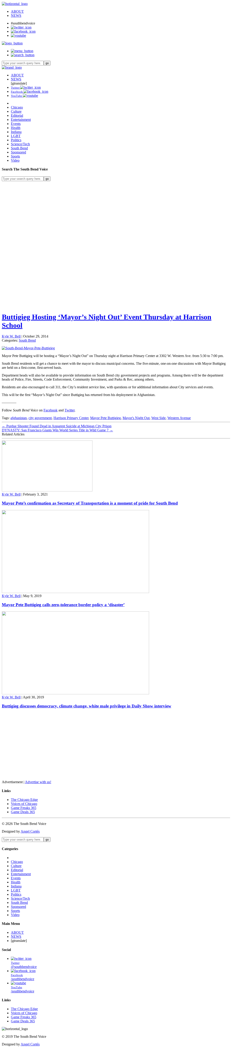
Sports (15, 156)
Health (15, 128)
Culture (16, 111)
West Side (158, 418)
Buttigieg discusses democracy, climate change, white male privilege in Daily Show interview (86, 706)
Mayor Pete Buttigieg (105, 418)
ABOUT (17, 11)
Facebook (51, 410)
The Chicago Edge (24, 800)
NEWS (16, 15)
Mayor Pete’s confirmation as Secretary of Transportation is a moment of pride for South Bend (90, 503)
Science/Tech (20, 144)
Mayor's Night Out (136, 418)
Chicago (17, 107)
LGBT (16, 136)
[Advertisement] (116, 213)
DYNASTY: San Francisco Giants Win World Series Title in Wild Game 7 (57, 430)
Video (15, 160)
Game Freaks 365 (23, 808)
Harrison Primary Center (70, 418)
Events (16, 124)
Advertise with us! (38, 782)
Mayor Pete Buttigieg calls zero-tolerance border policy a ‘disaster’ (63, 604)
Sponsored (18, 152)
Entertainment (21, 120)
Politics (16, 140)
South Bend (19, 148)
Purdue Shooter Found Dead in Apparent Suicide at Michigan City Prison (56, 426)
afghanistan (18, 418)
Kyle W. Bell (11, 336)
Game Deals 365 (23, 812)
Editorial (17, 115)
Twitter (70, 410)
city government (40, 418)
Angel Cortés (30, 831)
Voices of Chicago (24, 804)
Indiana (16, 132)
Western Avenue (179, 418)
